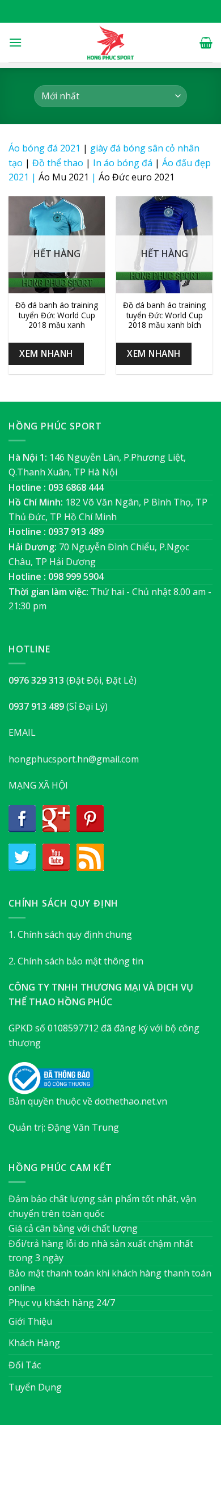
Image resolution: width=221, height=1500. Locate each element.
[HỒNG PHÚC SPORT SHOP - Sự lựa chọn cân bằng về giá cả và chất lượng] (110, 42)
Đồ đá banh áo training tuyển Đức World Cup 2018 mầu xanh (56, 315)
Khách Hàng (34, 1343)
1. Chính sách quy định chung (70, 934)
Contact (167, 1468)
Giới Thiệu (30, 1321)
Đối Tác (24, 1365)
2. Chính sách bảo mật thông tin (75, 961)
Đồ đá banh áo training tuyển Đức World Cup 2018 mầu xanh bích (164, 315)
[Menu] (15, 42)
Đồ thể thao (57, 163)
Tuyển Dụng (35, 1387)
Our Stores (91, 1468)
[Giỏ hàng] (205, 42)
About (49, 1468)
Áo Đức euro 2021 (137, 177)
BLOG (132, 1468)
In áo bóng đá (122, 163)
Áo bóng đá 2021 (44, 148)
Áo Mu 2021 (64, 177)
